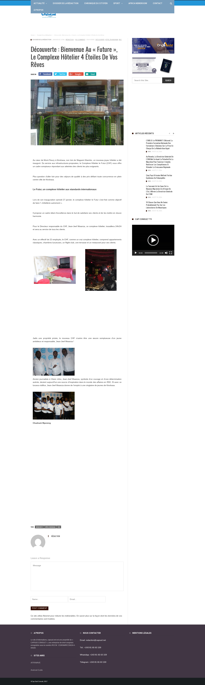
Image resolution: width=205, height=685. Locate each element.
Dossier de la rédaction (65, 3)
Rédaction (70, 39)
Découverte (100, 39)
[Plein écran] (170, 252)
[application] (153, 240)
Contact (157, 3)
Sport (116, 3)
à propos (38, 10)
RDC (120, 39)
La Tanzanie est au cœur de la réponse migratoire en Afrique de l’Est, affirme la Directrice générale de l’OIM (159, 190)
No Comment (80, 39)
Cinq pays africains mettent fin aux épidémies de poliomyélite (159, 176)
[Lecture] (135, 252)
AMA (149, 151)
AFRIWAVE (35, 663)
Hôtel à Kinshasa (111, 39)
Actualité (39, 3)
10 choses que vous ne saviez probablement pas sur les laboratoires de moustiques (157, 205)
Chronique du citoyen (96, 3)
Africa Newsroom (137, 3)
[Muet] (166, 252)
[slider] (151, 253)
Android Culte (37, 670)
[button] (153, 240)
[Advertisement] (123, 14)
